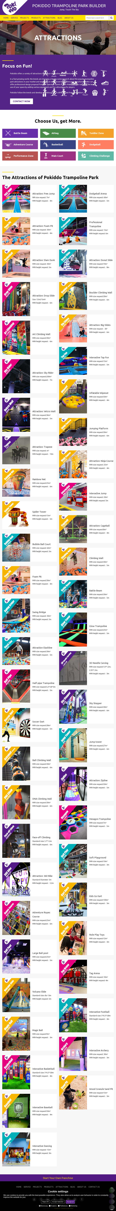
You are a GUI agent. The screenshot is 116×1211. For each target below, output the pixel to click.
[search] (111, 18)
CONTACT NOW (21, 101)
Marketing (74, 1206)
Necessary (44, 1206)
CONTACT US (94, 1187)
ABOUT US (68, 18)
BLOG (60, 18)
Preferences (64, 1206)
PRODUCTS (36, 18)
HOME (6, 18)
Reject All (45, 1202)
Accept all (70, 1202)
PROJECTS (24, 18)
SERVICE (14, 18)
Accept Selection (57, 1202)
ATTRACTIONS (49, 18)
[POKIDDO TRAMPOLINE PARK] (16, 7)
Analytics (54, 1206)
